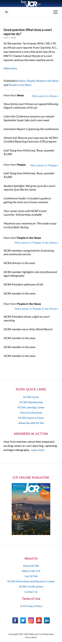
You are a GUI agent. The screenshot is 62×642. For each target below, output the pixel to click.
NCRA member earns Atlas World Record (27, 329)
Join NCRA (31, 576)
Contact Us (31, 591)
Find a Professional (31, 412)
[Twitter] (23, 620)
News (22, 80)
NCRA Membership (31, 402)
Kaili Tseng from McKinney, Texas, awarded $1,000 (28, 152)
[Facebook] (15, 620)
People (30, 80)
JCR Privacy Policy (31, 606)
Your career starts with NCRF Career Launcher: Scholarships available (25, 212)
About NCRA (31, 565)
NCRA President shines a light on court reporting (26, 318)
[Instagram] (31, 620)
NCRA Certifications (31, 586)
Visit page (31, 3)
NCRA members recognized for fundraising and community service (28, 252)
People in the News (47, 80)
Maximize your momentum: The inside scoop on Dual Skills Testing (29, 225)
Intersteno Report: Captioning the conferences (31, 129)
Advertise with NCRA (31, 422)
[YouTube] (39, 620)
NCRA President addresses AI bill (23, 284)
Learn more (37, 449)
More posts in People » (44, 165)
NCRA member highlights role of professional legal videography (30, 273)
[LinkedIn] (47, 620)
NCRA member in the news (19, 293)
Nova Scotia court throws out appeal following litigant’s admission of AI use (30, 105)
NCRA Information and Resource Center (31, 581)
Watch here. (10, 68)
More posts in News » (45, 96)
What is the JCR (31, 570)
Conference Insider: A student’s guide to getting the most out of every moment (27, 200)
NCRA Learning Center (31, 407)
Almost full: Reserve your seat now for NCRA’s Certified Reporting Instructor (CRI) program (30, 139)
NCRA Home (31, 397)
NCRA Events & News (31, 417)
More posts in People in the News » (36, 243)
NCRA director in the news (19, 263)
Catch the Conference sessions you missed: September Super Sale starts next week (28, 118)
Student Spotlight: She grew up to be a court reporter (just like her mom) (29, 187)
